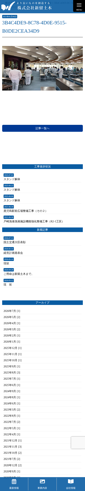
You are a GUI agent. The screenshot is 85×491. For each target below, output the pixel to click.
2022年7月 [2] (12, 421)
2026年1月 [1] (12, 341)
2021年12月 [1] (13, 440)
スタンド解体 (12, 179)
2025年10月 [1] (13, 360)
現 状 (8, 284)
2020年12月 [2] (13, 465)
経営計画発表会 (13, 252)
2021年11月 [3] (13, 446)
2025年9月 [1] (12, 366)
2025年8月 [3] (12, 372)
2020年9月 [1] (12, 471)
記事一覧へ (42, 128)
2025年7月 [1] (12, 378)
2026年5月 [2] (12, 317)
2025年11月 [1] (13, 354)
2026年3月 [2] (12, 329)
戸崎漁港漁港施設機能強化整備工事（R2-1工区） (34, 221)
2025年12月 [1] (13, 348)
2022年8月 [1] (12, 415)
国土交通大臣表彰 (15, 242)
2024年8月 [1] (12, 397)
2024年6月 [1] (12, 403)
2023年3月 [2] (12, 409)
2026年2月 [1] (12, 335)
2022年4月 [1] (12, 434)
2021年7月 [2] (12, 458)
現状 (6, 263)
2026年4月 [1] (12, 323)
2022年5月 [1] (12, 428)
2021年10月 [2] (13, 452)
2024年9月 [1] (12, 391)
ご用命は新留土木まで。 (19, 273)
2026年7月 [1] (12, 310)
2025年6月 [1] (12, 385)
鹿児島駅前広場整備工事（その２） (26, 210)
